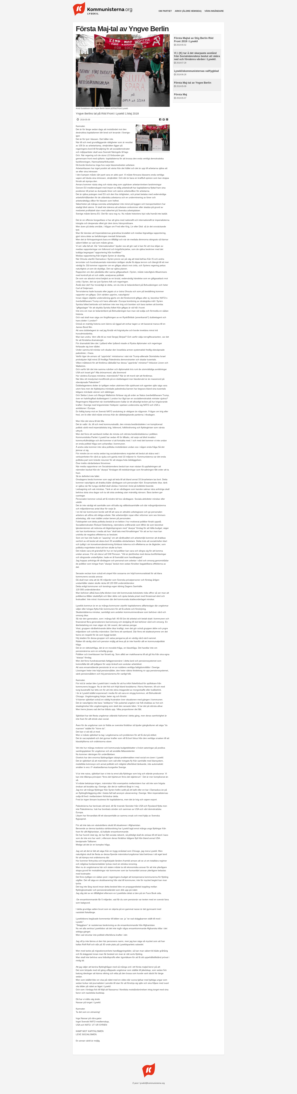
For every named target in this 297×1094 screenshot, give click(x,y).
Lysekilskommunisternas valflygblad (196, 71)
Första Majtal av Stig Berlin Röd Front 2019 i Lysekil (193, 40)
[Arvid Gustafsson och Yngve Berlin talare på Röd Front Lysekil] (123, 106)
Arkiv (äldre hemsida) (188, 11)
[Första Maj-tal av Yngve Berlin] (153, 150)
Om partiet (165, 11)
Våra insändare (214, 11)
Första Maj (180, 94)
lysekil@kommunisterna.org (152, 1083)
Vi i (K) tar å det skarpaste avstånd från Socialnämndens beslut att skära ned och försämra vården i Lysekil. (197, 56)
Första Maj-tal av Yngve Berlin (192, 82)
